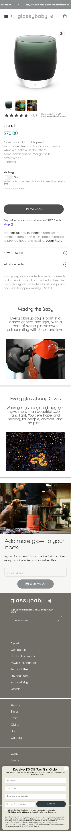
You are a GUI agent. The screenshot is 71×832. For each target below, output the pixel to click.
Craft (14, 718)
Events (15, 760)
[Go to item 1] (9, 106)
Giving (15, 725)
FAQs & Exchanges (24, 663)
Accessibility (19, 682)
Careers (16, 738)
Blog (13, 731)
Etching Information (23, 656)
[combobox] (9, 804)
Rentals (15, 689)
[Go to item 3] (32, 106)
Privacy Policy (20, 676)
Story (14, 711)
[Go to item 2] (20, 106)
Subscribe (51, 804)
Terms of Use (19, 669)
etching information (14, 189)
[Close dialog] (66, 768)
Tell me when (34, 209)
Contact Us (18, 650)
